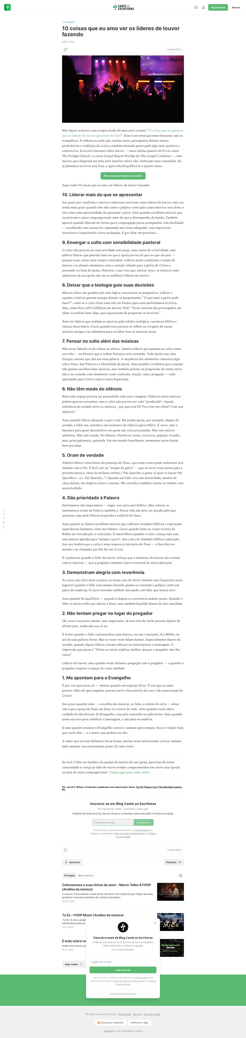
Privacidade (124, 1014)
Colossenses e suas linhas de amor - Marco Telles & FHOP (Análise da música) (106, 887)
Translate (69, 22)
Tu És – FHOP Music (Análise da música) (93, 915)
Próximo (171, 862)
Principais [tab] (69, 875)
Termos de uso (142, 977)
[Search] (196, 7)
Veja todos (71, 964)
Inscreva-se (218, 7)
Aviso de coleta (151, 1014)
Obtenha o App (139, 1022)
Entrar (236, 7)
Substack (109, 1030)
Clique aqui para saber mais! (129, 772)
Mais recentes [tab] (85, 875)
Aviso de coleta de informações (129, 980)
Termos (137, 1014)
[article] (123, 895)
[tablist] (78, 875)
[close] (155, 923)
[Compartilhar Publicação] (203, 7)
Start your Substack (112, 1022)
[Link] (57, 194)
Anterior (74, 862)
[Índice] (3, 519)
